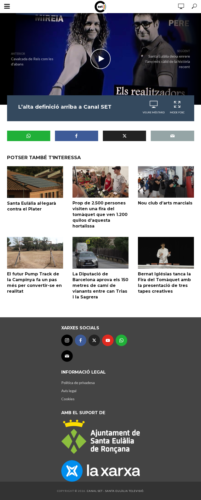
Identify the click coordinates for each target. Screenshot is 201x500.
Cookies (68, 399)
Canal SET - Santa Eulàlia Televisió (115, 490)
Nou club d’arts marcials (165, 203)
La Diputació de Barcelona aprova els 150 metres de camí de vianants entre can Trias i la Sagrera (100, 285)
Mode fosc (177, 112)
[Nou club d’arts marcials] (166, 182)
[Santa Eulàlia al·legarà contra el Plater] (35, 182)
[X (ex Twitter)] (94, 340)
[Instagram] (67, 340)
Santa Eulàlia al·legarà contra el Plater (31, 206)
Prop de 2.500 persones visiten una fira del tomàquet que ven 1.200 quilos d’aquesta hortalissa (99, 215)
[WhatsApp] (121, 340)
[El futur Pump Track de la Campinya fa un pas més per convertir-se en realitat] (35, 252)
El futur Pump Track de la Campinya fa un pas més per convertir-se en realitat (34, 282)
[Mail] (67, 356)
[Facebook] (80, 340)
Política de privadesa (78, 382)
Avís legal (68, 390)
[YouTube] (108, 340)
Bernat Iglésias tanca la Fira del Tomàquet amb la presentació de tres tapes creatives (164, 282)
